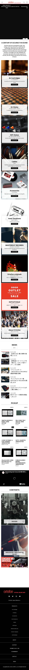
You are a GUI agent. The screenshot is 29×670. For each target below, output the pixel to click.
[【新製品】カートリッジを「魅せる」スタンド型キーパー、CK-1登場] (5, 361)
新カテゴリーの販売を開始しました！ (18, 396)
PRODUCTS (14, 606)
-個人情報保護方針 (14, 651)
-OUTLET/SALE (14, 634)
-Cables (14, 622)
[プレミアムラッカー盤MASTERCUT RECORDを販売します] (5, 379)
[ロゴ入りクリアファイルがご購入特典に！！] (5, 388)
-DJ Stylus (14, 612)
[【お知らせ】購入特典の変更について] (5, 354)
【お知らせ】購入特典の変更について (18, 354)
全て (14, 347)
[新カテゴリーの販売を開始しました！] (5, 395)
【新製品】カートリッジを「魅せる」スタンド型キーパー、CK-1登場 (18, 362)
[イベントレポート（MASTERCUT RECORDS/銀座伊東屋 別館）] (5, 370)
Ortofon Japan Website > (14, 600)
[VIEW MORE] (14, 74)
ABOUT (14, 640)
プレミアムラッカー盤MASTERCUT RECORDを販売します (18, 380)
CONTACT (14, 656)
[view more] (14, 269)
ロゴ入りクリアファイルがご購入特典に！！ (18, 388)
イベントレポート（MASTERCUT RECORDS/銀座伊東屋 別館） (18, 371)
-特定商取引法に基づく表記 (14, 648)
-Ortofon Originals (14, 631)
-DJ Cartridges (14, 609)
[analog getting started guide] (14, 541)
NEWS (14, 661)
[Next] (26, 39)
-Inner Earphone (14, 619)
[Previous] (24, 39)
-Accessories (14, 615)
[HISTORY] (14, 509)
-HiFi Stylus (14, 625)
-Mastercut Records (14, 628)
